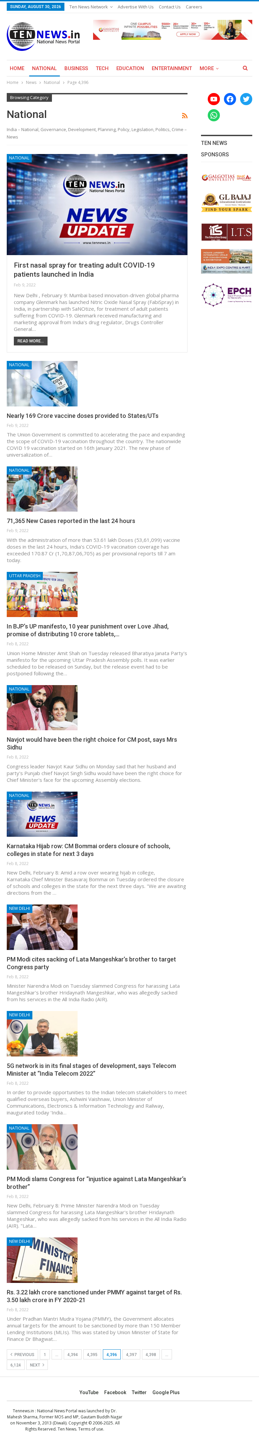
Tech (102, 68)
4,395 (92, 1354)
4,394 (72, 1354)
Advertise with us (136, 7)
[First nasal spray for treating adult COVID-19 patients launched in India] (97, 204)
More (207, 68)
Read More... (31, 341)
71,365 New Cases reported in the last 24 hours (71, 520)
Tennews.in (23, 1411)
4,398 (151, 1354)
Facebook (115, 1392)
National (44, 68)
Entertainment (172, 68)
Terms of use (90, 1429)
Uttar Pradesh (24, 576)
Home (17, 68)
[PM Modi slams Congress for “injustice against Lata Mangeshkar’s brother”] (42, 1146)
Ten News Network (88, 7)
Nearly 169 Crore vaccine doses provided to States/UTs (83, 415)
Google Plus (166, 1392)
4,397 (131, 1354)
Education (130, 68)
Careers (194, 7)
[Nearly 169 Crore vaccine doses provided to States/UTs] (42, 383)
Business (76, 68)
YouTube (89, 1392)
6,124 (15, 1365)
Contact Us (170, 7)
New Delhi (19, 908)
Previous (23, 1354)
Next (35, 1365)
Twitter (139, 1392)
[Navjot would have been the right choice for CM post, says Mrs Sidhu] (42, 707)
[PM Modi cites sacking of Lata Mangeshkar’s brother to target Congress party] (42, 927)
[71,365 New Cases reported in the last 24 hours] (42, 489)
